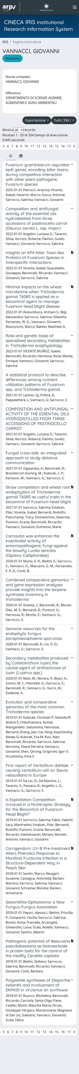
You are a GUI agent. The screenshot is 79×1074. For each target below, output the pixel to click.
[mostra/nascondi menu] (75, 7)
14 (50, 146)
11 (32, 146)
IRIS (5, 42)
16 (63, 146)
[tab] (11, 156)
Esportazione (35, 120)
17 (69, 146)
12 (38, 146)
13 (44, 146)
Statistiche (12, 58)
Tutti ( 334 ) (63, 120)
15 (57, 146)
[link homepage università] (46, 7)
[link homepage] (11, 7)
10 (26, 146)
